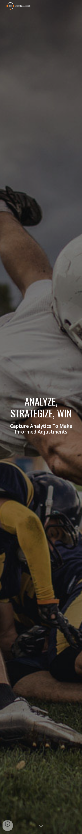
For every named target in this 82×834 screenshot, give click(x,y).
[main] (41, 417)
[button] (41, 826)
